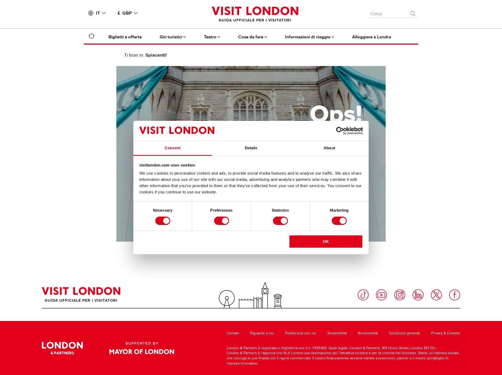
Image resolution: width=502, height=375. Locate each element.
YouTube (381, 294)
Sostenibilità (337, 333)
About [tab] (329, 148)
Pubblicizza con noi (300, 333)
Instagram (399, 294)
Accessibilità (368, 333)
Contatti (233, 333)
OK (326, 241)
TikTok (363, 294)
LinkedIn (418, 294)
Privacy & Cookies (445, 333)
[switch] (221, 221)
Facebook (454, 294)
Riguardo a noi (262, 333)
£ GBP (125, 13)
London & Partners (62, 348)
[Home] (91, 37)
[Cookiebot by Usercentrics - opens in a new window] (340, 131)
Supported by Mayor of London (141, 348)
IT (98, 13)
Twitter (436, 294)
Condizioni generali (404, 333)
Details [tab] (251, 148)
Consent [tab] (172, 148)
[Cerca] (413, 12)
